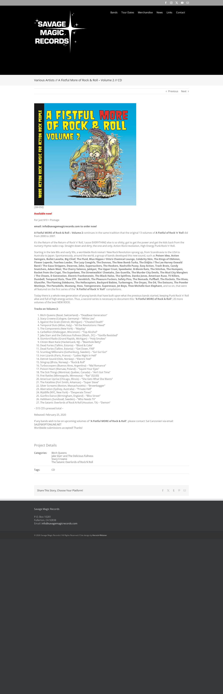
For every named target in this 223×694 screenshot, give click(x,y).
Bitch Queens (59, 453)
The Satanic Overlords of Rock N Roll (72, 462)
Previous (173, 91)
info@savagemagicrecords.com (59, 523)
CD (53, 469)
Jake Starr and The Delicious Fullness (72, 456)
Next (183, 91)
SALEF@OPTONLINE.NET (47, 424)
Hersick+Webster (99, 535)
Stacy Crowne (59, 459)
